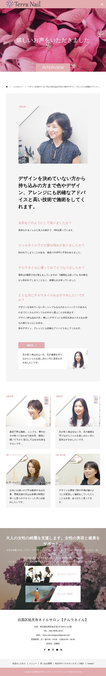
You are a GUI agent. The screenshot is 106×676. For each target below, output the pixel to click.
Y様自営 (29, 345)
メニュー (33, 663)
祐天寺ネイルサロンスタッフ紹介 (69, 663)
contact (90, 663)
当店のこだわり (19, 663)
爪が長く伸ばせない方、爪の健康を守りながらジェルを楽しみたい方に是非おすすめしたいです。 (76, 436)
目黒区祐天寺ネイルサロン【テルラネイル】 (53, 620)
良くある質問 (46, 663)
